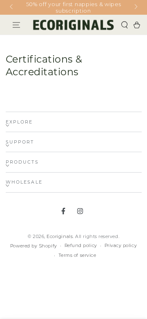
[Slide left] (12, 7)
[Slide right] (135, 7)
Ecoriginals (60, 236)
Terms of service (77, 255)
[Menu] (16, 24)
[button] (124, 24)
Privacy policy (121, 245)
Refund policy (81, 245)
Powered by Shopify (33, 246)
